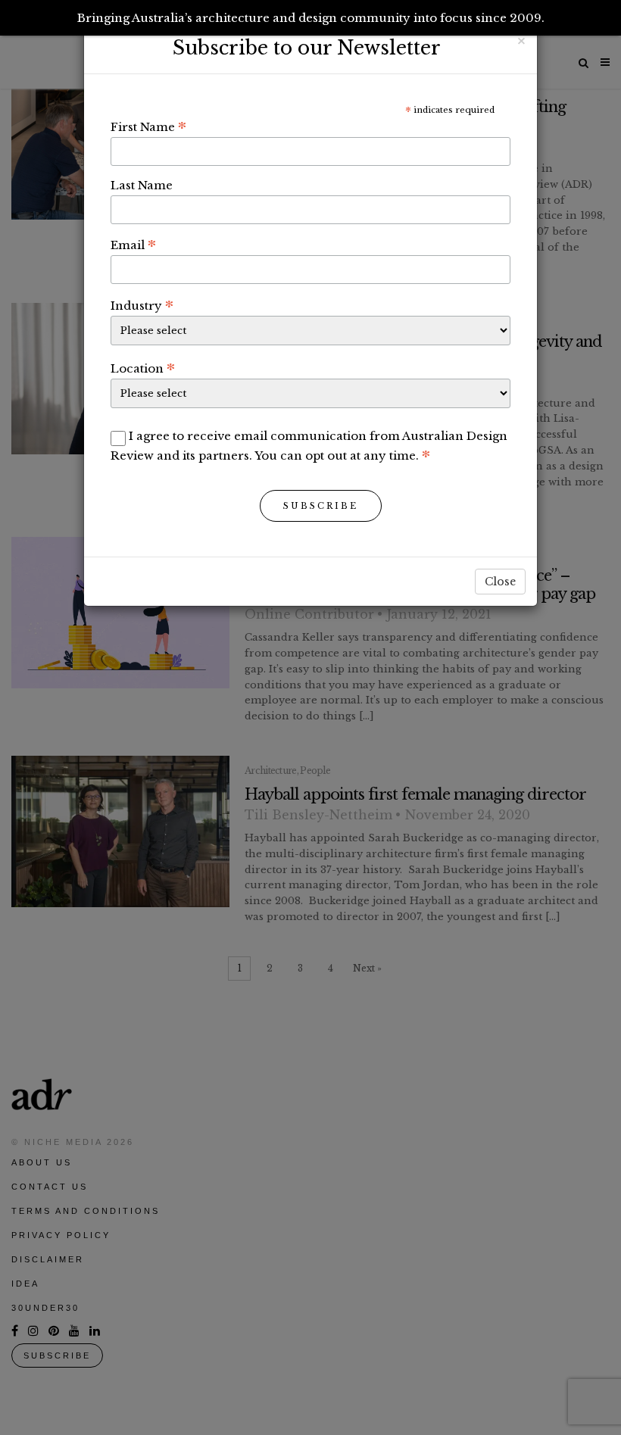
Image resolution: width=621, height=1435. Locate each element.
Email (133, 244)
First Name (148, 126)
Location (143, 368)
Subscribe (320, 506)
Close (500, 581)
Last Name (142, 185)
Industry (142, 305)
